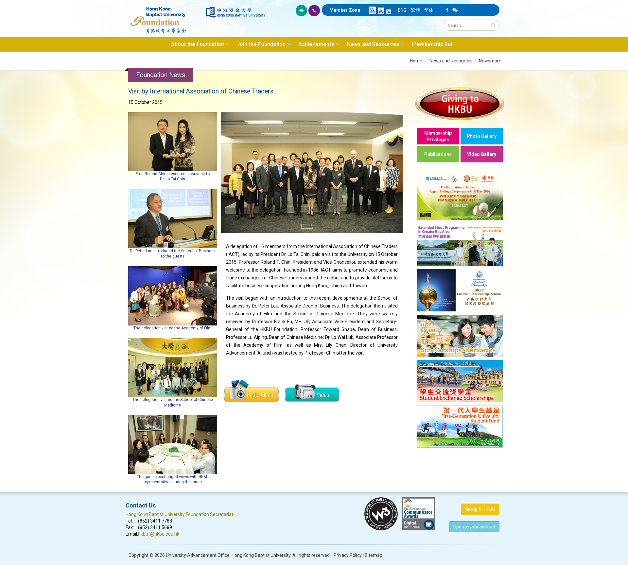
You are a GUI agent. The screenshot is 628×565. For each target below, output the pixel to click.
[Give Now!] (459, 103)
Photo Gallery (482, 136)
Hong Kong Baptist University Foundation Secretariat (179, 514)
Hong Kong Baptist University (261, 555)
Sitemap (373, 555)
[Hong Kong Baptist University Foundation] (165, 16)
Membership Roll (433, 44)
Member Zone (344, 10)
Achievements (316, 44)
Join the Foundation (261, 44)
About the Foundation (197, 44)
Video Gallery (481, 154)
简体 (428, 10)
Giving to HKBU (480, 509)
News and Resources (373, 44)
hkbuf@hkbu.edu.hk (158, 534)
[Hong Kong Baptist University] (235, 12)
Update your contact (474, 526)
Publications (438, 154)
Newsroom (490, 60)
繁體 (415, 10)
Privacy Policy (348, 555)
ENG (402, 10)
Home (416, 60)
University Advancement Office (198, 555)
